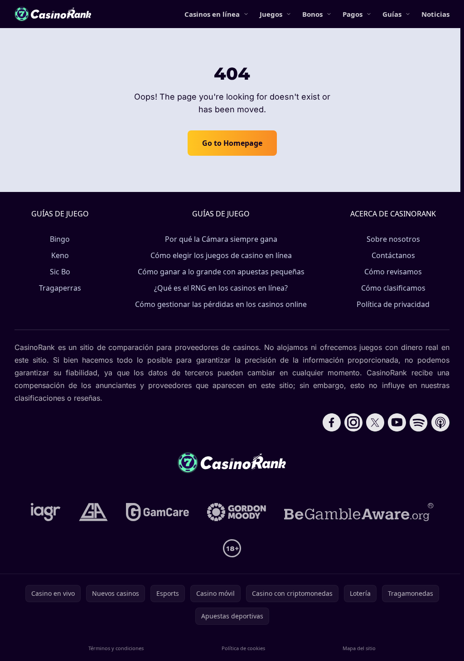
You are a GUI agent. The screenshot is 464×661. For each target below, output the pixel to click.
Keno (60, 255)
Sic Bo (60, 272)
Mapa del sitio (359, 648)
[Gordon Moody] (236, 512)
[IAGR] (46, 512)
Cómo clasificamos (393, 288)
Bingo (60, 239)
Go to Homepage (232, 143)
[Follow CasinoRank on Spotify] (419, 422)
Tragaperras (60, 288)
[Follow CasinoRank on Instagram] (353, 422)
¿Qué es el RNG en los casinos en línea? (221, 288)
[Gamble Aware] (359, 512)
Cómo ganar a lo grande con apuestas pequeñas (221, 272)
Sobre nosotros (393, 239)
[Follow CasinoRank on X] (375, 422)
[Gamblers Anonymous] (93, 512)
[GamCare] (157, 512)
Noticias (435, 14)
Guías (391, 14)
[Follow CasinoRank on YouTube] (397, 422)
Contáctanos (393, 255)
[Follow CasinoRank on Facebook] (332, 422)
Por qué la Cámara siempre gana (221, 239)
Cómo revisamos (393, 272)
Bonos (312, 14)
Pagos (352, 14)
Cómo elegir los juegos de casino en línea (221, 255)
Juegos (271, 14)
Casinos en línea (212, 14)
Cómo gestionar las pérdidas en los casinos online (221, 304)
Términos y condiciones (116, 648)
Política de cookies (243, 648)
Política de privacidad (393, 304)
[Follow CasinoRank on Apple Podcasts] (440, 422)
